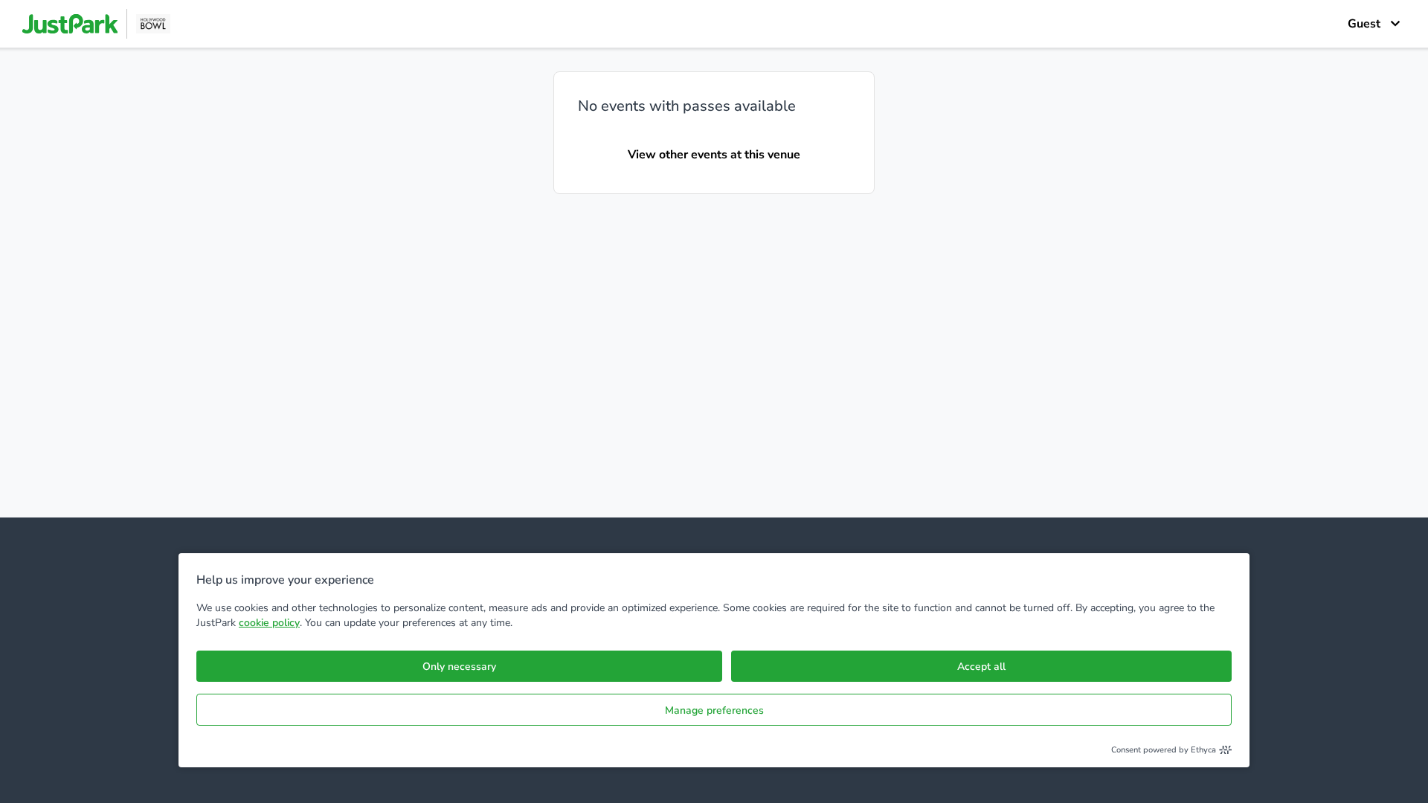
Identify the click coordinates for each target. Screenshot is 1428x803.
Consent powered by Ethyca (1163, 749)
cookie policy (269, 623)
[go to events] (96, 23)
